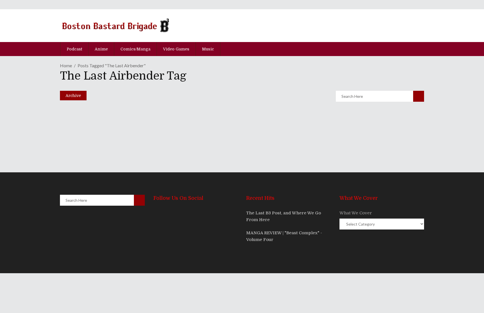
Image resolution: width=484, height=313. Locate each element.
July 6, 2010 (83, 127)
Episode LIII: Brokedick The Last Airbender (143, 116)
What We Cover (355, 212)
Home (66, 65)
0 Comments (104, 141)
